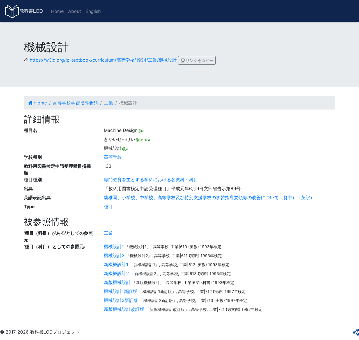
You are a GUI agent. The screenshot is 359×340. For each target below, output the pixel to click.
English (93, 11)
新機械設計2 (116, 273)
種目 (108, 206)
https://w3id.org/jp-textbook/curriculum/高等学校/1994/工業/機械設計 (103, 60)
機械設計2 (114, 255)
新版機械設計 (117, 282)
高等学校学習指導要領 (75, 103)
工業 (108, 103)
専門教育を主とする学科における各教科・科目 (151, 179)
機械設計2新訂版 (121, 300)
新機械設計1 (116, 264)
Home (57, 11)
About (74, 11)
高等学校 (113, 157)
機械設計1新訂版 (120, 291)
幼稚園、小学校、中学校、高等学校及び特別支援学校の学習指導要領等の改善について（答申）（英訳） (209, 197)
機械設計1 (114, 246)
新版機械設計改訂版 (124, 309)
